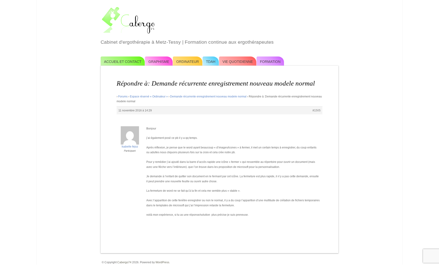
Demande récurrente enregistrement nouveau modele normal (208, 96)
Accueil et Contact (122, 62)
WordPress (162, 262)
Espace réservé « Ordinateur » (149, 96)
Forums (123, 96)
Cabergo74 (124, 262)
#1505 (317, 110)
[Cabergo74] (219, 19)
